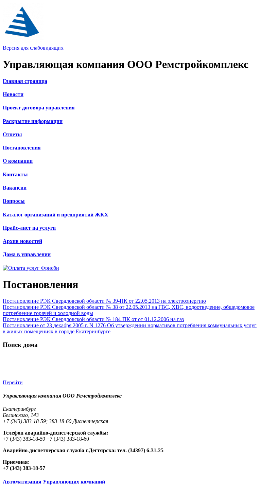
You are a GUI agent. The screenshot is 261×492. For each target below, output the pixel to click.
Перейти (13, 382)
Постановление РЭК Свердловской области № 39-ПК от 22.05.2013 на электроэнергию (104, 301)
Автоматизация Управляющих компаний (54, 482)
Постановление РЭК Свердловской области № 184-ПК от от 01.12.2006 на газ (93, 319)
